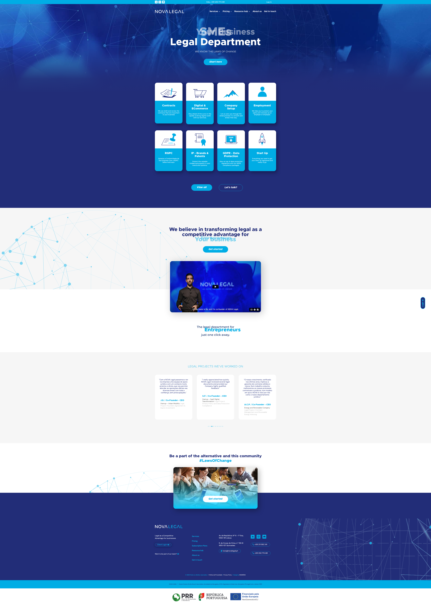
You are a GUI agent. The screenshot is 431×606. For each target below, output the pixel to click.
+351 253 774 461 (261, 553)
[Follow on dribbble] (163, 2)
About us (257, 11)
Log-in (269, 2)
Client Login (162, 545)
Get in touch (270, 11)
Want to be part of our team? (166, 554)
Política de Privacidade (215, 575)
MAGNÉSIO (242, 575)
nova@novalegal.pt (230, 551)
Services (214, 11)
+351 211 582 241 (261, 544)
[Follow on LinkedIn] (156, 2)
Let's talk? (231, 187)
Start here (215, 62)
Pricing (226, 11)
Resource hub (241, 11)
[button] (208, 426)
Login (423, 304)
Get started (215, 249)
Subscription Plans (199, 546)
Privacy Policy (227, 575)
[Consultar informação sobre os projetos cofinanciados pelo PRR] (215, 596)
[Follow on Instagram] (159, 2)
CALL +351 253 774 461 (215, 2)
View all (202, 187)
